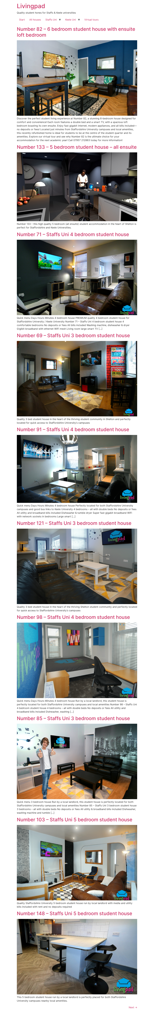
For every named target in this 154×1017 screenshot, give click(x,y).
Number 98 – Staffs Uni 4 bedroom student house (73, 617)
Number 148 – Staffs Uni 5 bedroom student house (74, 913)
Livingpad (31, 6)
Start (22, 19)
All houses (35, 19)
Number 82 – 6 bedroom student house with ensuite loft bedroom (76, 32)
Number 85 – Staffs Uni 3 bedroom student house (73, 718)
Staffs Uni (51, 19)
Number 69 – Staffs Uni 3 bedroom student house (73, 335)
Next (133, 1007)
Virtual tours (91, 19)
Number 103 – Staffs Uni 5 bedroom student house (74, 820)
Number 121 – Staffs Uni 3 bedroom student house (74, 523)
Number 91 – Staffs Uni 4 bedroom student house (73, 429)
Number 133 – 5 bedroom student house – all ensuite (77, 147)
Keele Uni (70, 19)
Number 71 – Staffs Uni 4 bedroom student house (73, 234)
